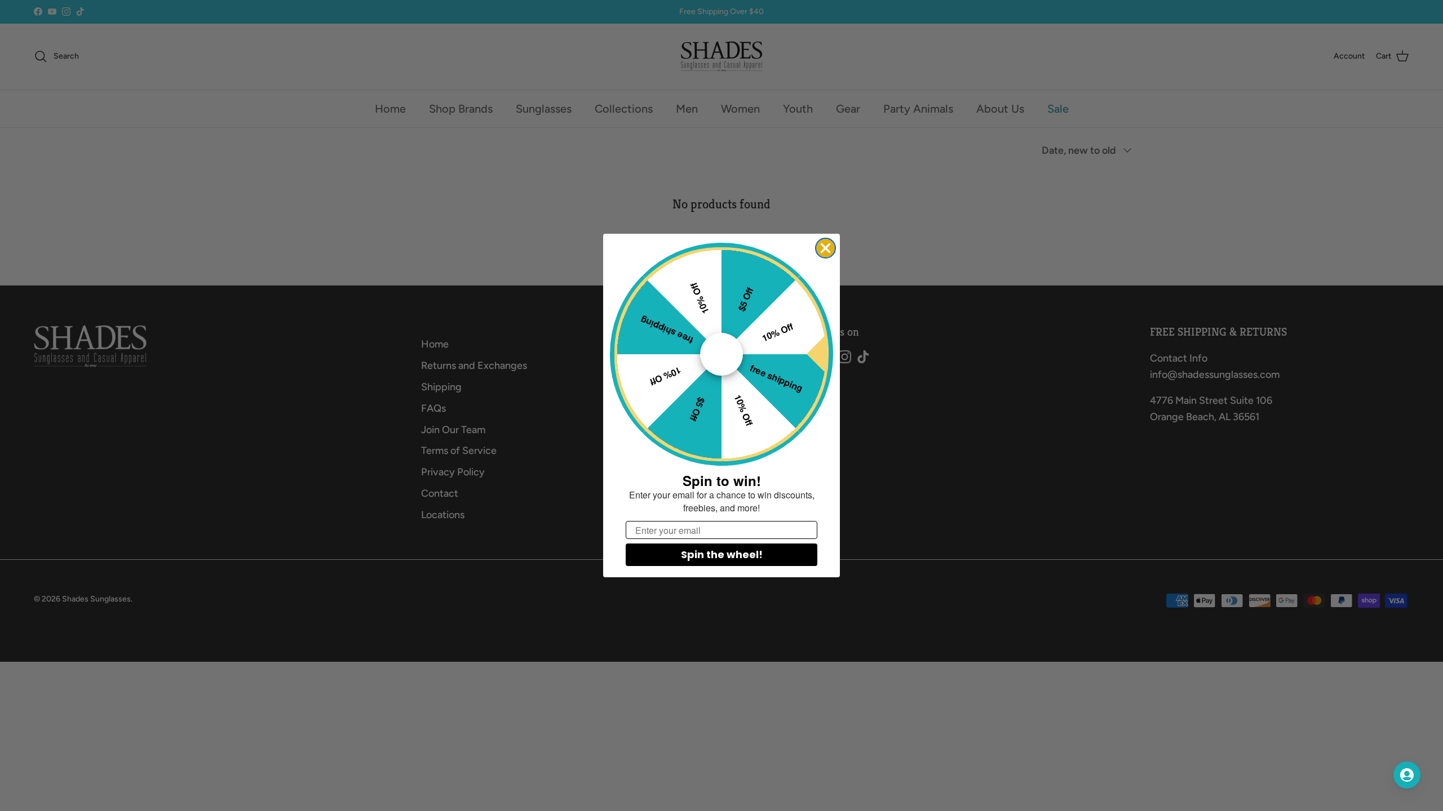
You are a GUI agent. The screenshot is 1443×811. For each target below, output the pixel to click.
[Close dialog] (825, 248)
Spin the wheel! (722, 554)
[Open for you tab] (1406, 774)
